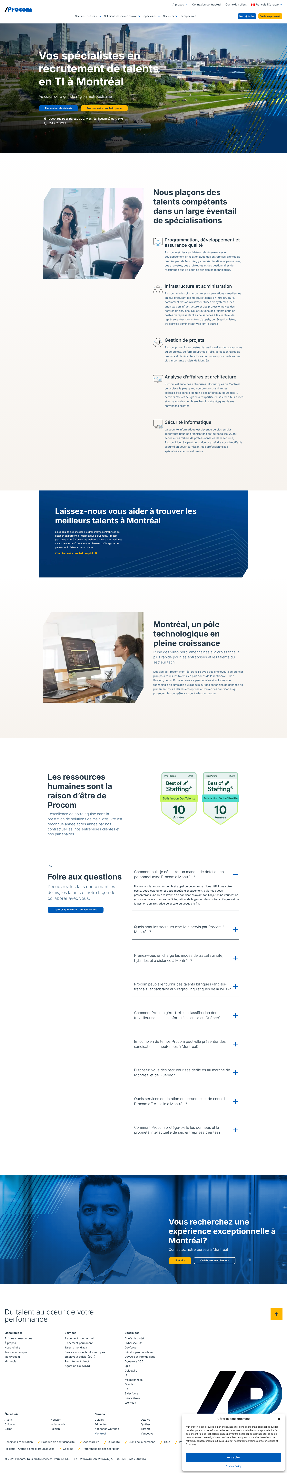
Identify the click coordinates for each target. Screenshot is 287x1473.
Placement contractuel (79, 1338)
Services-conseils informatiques (85, 1352)
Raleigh (55, 1428)
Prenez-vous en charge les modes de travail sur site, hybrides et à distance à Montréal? (178, 958)
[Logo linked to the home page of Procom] (18, 9)
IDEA (167, 1441)
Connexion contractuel (206, 4)
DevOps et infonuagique (140, 1356)
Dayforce (130, 1347)
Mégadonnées (134, 1379)
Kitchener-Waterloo (107, 1428)
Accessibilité (91, 1441)
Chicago (10, 1424)
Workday (130, 1402)
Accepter (233, 1457)
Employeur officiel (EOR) (80, 1356)
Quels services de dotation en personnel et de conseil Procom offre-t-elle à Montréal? (179, 1101)
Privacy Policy (233, 1466)
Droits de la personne (141, 1441)
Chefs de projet (134, 1338)
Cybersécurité (134, 1343)
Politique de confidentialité (58, 1441)
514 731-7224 (57, 123)
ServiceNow (132, 1398)
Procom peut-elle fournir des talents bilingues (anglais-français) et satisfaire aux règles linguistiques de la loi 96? (182, 986)
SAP (127, 1389)
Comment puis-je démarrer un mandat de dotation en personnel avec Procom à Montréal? (179, 874)
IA (126, 1375)
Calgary (99, 1419)
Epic (127, 1365)
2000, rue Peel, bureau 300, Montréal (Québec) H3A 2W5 (86, 118)
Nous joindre (12, 1347)
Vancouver (147, 1433)
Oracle (129, 1384)
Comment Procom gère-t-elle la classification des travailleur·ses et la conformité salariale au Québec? (177, 1015)
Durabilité (114, 1441)
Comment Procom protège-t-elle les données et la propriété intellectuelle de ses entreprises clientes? (177, 1130)
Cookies (68, 1448)
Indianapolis (58, 1424)
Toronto (146, 1428)
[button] (279, 1419)
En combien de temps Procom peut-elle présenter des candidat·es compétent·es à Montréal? (180, 1044)
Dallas (8, 1428)
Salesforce (131, 1393)
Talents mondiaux (76, 1347)
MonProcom (12, 1356)
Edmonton (101, 1424)
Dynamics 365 (134, 1361)
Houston (56, 1419)
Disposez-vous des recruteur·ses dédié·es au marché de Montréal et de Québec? (182, 1072)
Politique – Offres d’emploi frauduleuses (29, 1448)
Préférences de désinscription (100, 1448)
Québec (146, 1424)
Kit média (10, 1361)
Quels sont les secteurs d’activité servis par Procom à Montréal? (179, 929)
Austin (9, 1419)
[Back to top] (276, 1314)
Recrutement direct (77, 1361)
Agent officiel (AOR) (77, 1365)
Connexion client (236, 4)
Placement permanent (79, 1343)
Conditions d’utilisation (19, 1441)
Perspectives (188, 16)
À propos (178, 4)
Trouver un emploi (16, 1352)
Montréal (100, 1433)
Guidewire (131, 1370)
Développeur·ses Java (139, 1352)
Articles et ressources (18, 1338)
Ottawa (145, 1419)
